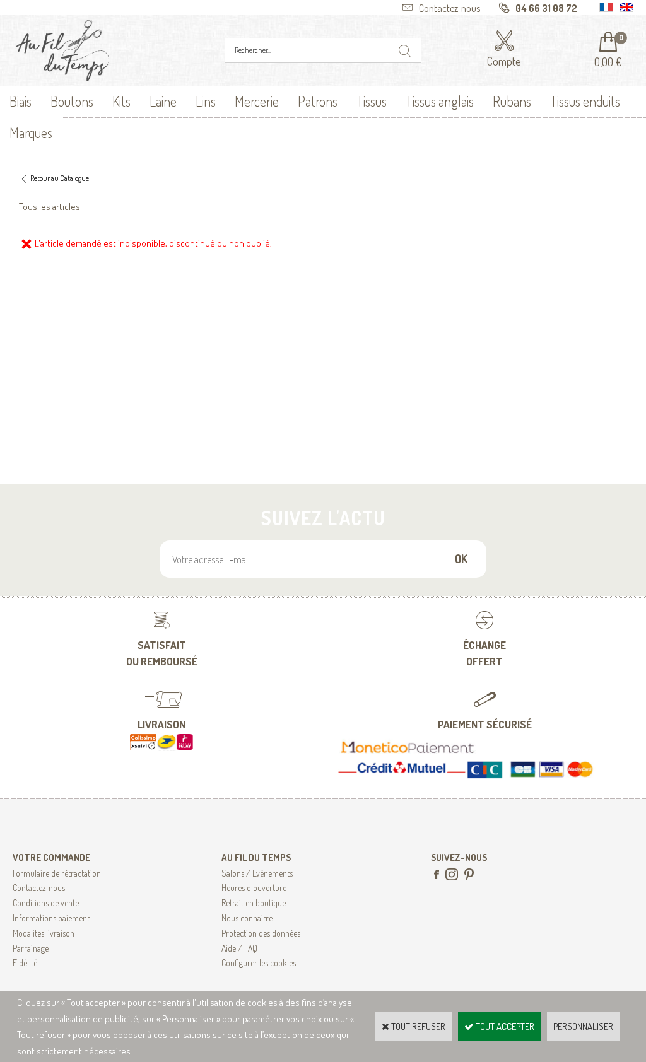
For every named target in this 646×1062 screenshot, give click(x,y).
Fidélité (25, 962)
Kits (121, 101)
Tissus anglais (440, 101)
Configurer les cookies (258, 962)
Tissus (371, 101)
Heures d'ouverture (253, 887)
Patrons (318, 101)
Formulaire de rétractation (57, 873)
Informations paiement (51, 918)
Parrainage (31, 948)
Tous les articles (49, 207)
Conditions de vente (46, 902)
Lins (206, 101)
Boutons (71, 101)
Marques (30, 132)
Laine (163, 101)
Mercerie (257, 101)
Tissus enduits (585, 101)
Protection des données (260, 933)
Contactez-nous (39, 887)
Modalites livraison (43, 933)
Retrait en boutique (253, 902)
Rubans (512, 101)
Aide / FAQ (239, 948)
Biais (20, 101)
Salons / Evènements (257, 873)
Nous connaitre (247, 918)
